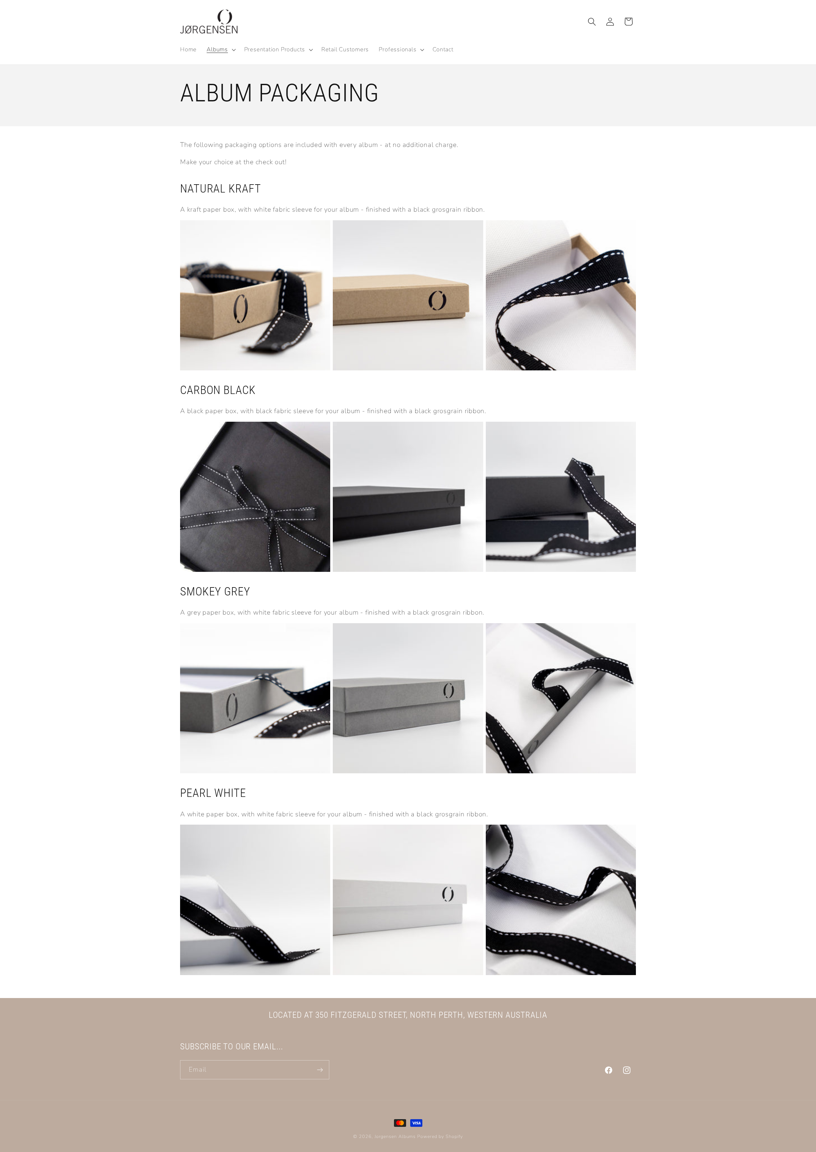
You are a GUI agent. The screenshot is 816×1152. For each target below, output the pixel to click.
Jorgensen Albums (395, 1137)
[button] (220, 49)
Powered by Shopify (440, 1137)
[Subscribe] (320, 1070)
